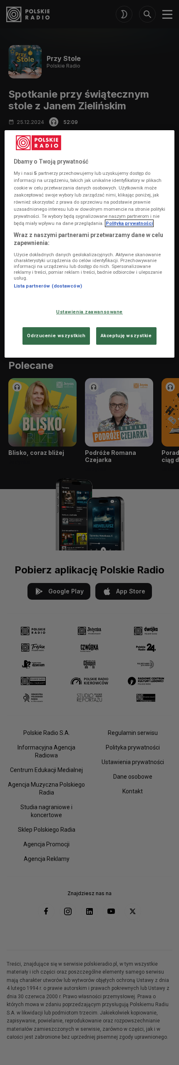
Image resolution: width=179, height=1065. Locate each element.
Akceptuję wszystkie (126, 335)
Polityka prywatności (129, 223)
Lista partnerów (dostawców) (48, 286)
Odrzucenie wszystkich (56, 335)
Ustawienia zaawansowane (89, 312)
